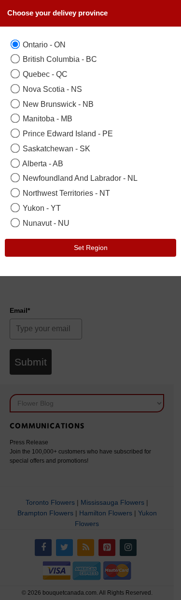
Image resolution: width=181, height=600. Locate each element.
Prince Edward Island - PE (67, 133)
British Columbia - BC (59, 59)
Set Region (91, 247)
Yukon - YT (41, 208)
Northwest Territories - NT (65, 193)
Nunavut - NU (45, 223)
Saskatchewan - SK (55, 148)
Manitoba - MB (46, 118)
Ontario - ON (43, 44)
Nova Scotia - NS (51, 89)
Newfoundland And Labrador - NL (79, 178)
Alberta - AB (42, 163)
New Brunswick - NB (57, 104)
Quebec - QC (44, 74)
